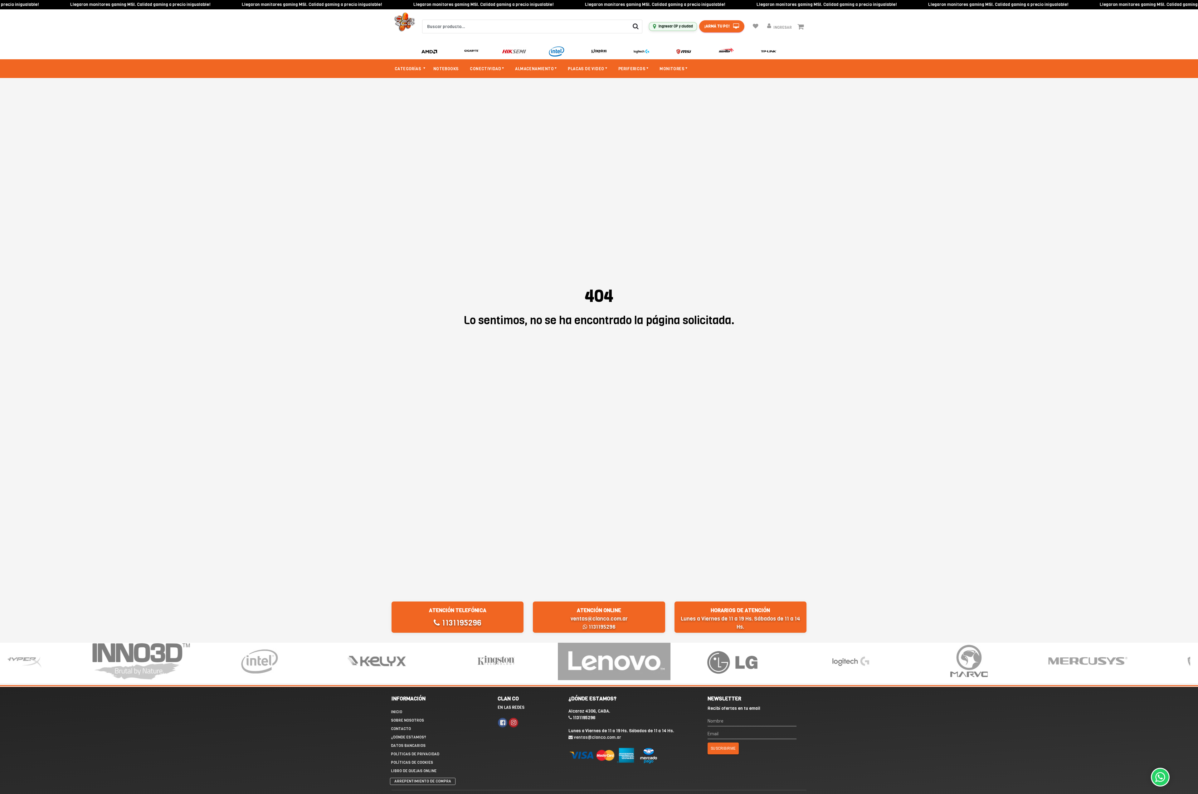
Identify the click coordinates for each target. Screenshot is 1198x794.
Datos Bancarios (408, 745)
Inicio (396, 711)
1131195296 (460, 623)
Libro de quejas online (413, 770)
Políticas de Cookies (412, 762)
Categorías (408, 68)
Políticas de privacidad (415, 754)
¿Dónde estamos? (408, 737)
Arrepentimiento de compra (422, 781)
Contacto (401, 728)
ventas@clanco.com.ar (599, 618)
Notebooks (446, 68)
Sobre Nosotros (407, 720)
